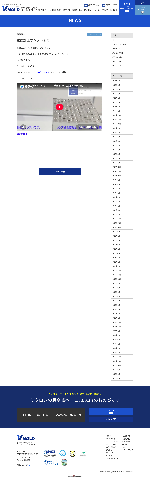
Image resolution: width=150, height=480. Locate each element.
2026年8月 (116, 81)
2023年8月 (116, 236)
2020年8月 (116, 374)
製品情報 (87, 10)
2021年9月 (116, 331)
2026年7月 (116, 85)
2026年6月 (116, 89)
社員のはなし (117, 61)
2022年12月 (116, 270)
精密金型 (109, 450)
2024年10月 (116, 175)
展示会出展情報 (117, 53)
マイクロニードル (112, 441)
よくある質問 (111, 419)
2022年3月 (116, 309)
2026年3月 (116, 102)
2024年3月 (116, 206)
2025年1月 (116, 163)
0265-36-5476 (93, 5)
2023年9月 (116, 232)
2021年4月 (116, 344)
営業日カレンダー (23, 465)
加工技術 (66, 10)
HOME (108, 436)
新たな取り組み (117, 57)
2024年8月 (116, 184)
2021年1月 (116, 352)
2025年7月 (116, 137)
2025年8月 (116, 132)
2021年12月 (116, 322)
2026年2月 (116, 106)
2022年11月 (116, 275)
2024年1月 (116, 214)
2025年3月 (116, 154)
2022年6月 (116, 296)
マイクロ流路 (111, 444)
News (114, 40)
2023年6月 (116, 244)
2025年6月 (116, 141)
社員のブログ (117, 66)
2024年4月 (116, 201)
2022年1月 (116, 318)
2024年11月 (116, 171)
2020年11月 (116, 361)
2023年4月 (116, 253)
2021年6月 (116, 339)
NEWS (125, 447)
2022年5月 (116, 301)
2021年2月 (116, 348)
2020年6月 (116, 378)
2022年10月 (116, 279)
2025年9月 (116, 128)
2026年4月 (116, 98)
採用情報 (113, 10)
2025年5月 (116, 145)
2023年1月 (116, 266)
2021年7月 (116, 335)
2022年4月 (116, 305)
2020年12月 (116, 357)
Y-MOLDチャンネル (95, 34)
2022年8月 (116, 288)
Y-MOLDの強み (56, 10)
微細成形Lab (77, 10)
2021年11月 (116, 326)
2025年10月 (116, 124)
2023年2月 (116, 262)
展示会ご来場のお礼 (119, 48)
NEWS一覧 (59, 171)
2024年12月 (116, 167)
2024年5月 (116, 197)
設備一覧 (96, 10)
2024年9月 (116, 180)
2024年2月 (116, 210)
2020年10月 (116, 365)
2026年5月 (116, 94)
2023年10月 (116, 227)
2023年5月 (116, 249)
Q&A (142, 2)
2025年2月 (116, 158)
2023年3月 (116, 257)
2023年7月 (116, 240)
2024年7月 (116, 188)
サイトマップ (128, 450)
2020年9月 (116, 370)
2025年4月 (116, 150)
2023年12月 (116, 219)
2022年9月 (116, 283)
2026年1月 (116, 111)
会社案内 (104, 10)
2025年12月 (116, 115)
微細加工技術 (111, 447)
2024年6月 (116, 193)
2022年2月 (116, 313)
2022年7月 (116, 292)
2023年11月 (116, 223)
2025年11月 (116, 119)
